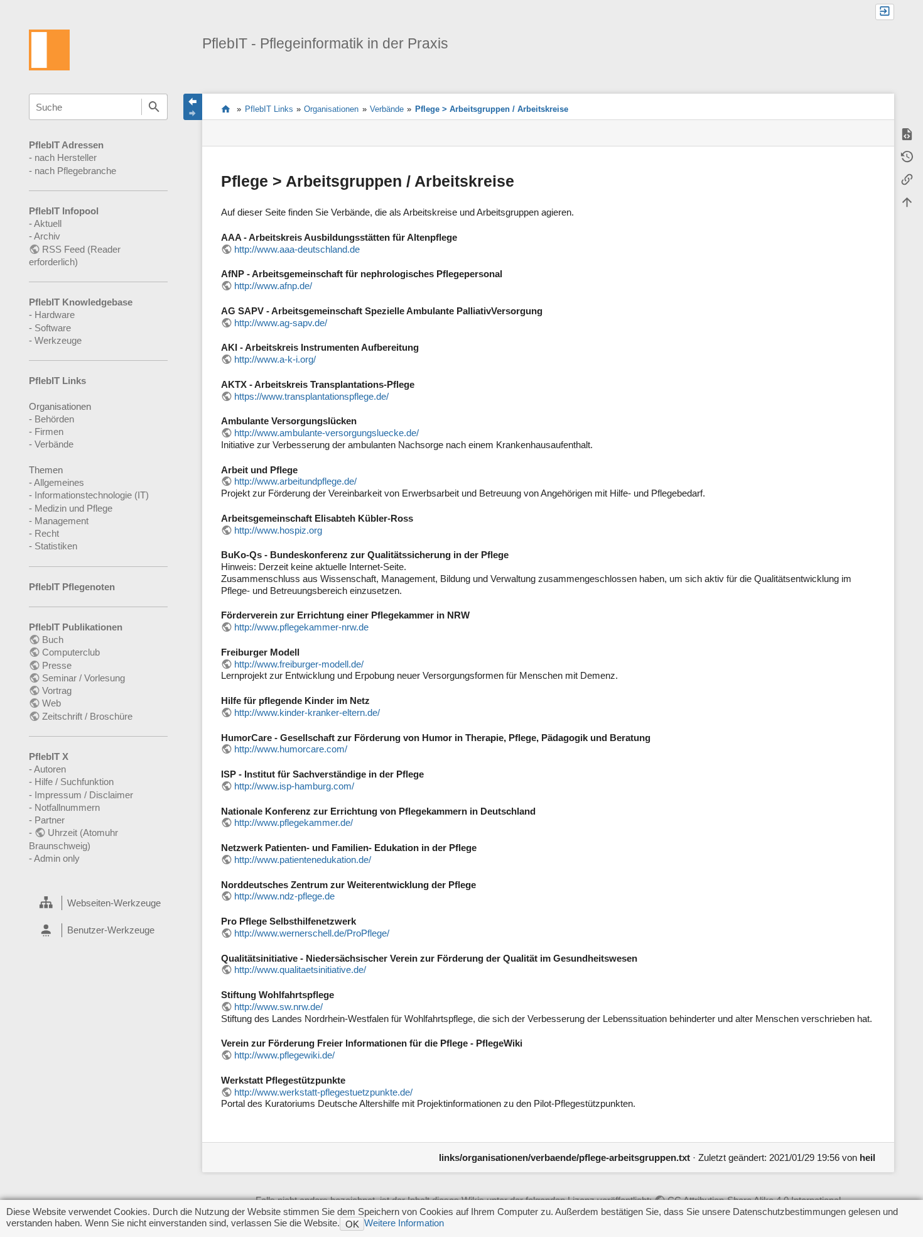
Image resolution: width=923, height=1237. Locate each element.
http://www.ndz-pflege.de (284, 896)
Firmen (49, 431)
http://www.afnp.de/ (273, 285)
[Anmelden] (884, 12)
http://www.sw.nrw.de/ (278, 1006)
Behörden (54, 419)
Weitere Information (404, 1223)
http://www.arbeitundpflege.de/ (295, 481)
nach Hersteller (66, 157)
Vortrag (57, 690)
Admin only (57, 858)
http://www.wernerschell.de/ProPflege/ (311, 933)
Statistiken (56, 546)
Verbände (54, 444)
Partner (50, 820)
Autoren (50, 769)
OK (352, 1224)
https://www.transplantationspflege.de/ (311, 396)
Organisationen (331, 109)
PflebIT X (48, 756)
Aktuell (48, 223)
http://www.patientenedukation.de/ (302, 859)
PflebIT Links (57, 380)
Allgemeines (59, 482)
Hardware (55, 314)
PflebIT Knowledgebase (80, 302)
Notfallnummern (67, 807)
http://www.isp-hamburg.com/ (294, 786)
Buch (52, 639)
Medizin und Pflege (73, 508)
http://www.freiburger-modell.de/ (299, 664)
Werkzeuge (58, 340)
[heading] (98, 903)
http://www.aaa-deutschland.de (297, 249)
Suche (154, 106)
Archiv (47, 236)
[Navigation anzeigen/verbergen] (192, 107)
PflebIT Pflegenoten (72, 586)
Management (62, 520)
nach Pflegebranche (75, 170)
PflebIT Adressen (66, 145)
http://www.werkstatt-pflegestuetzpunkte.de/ (323, 1092)
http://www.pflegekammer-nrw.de (301, 627)
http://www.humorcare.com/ (290, 749)
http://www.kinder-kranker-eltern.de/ (307, 712)
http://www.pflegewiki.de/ (284, 1055)
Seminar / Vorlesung (83, 678)
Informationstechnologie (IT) (92, 495)
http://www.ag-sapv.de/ (280, 322)
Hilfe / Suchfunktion (74, 781)
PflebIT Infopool (64, 211)
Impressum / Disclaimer (84, 794)
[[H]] (49, 48)
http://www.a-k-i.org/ (275, 359)
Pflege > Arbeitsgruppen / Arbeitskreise (491, 109)
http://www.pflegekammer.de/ (293, 822)
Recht (47, 533)
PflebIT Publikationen (75, 627)
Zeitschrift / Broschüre (87, 716)
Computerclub (71, 652)
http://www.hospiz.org (278, 530)
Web (51, 703)
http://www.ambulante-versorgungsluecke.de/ (326, 432)
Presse (57, 665)
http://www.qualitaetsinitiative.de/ (300, 969)
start (226, 108)
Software (53, 327)
